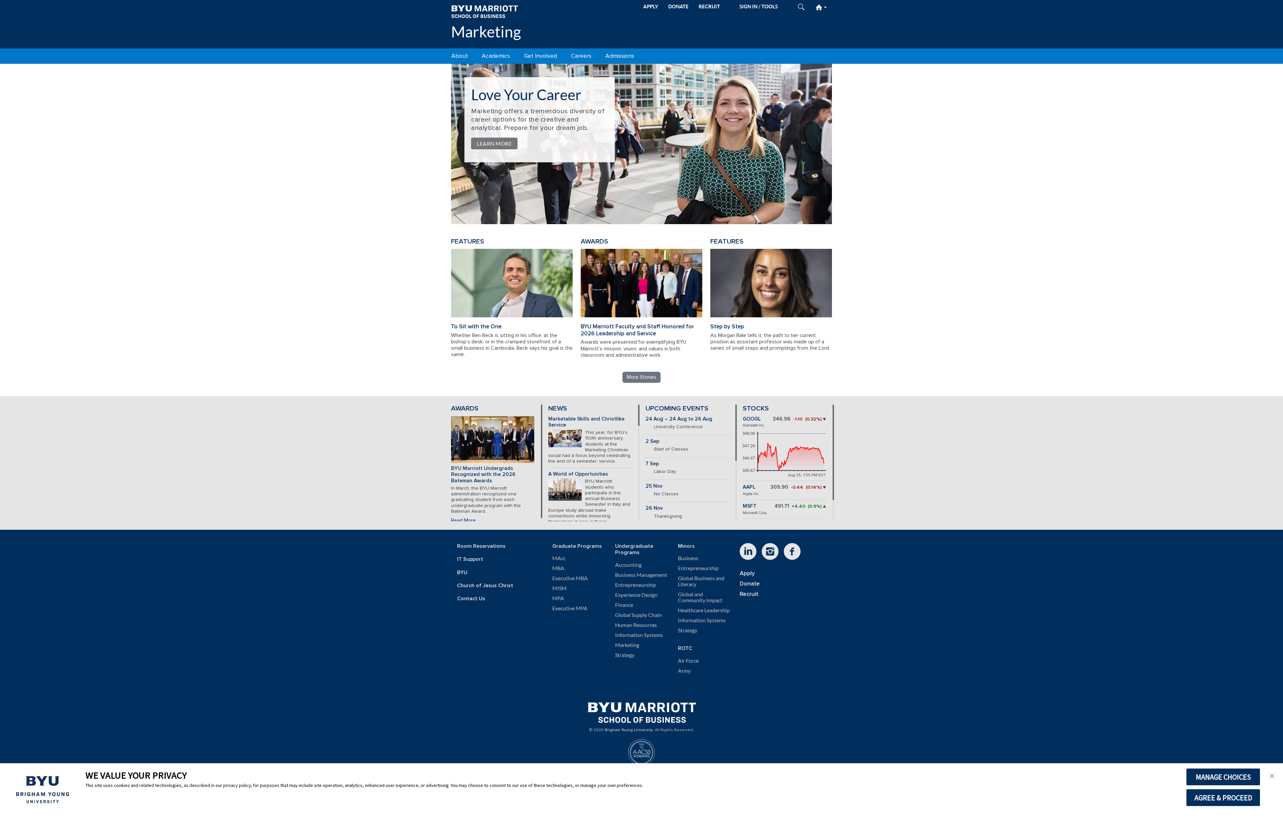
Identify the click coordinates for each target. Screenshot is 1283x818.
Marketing (486, 31)
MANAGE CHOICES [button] (1223, 777)
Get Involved (540, 55)
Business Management (641, 575)
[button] (1272, 775)
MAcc (559, 558)
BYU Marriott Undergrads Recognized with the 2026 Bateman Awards (483, 474)
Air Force (688, 661)
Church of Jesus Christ (485, 586)
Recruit (749, 594)
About (459, 55)
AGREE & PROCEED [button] (1223, 797)
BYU (462, 572)
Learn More (494, 143)
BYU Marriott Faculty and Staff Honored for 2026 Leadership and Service (637, 330)
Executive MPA (569, 608)
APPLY (650, 6)
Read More (463, 520)
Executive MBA (570, 578)
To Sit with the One (476, 326)
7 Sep (652, 464)
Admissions (619, 55)
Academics (496, 55)
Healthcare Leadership (704, 610)
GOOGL (752, 419)
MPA (558, 598)
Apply (747, 573)
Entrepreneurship (635, 585)
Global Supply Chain (638, 615)
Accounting (628, 565)
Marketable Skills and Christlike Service (586, 422)
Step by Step (727, 326)
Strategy (624, 655)
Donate (750, 583)
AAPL (749, 487)
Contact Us (471, 599)
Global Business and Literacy (701, 581)
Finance (624, 605)
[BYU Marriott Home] (484, 11)
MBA (558, 568)
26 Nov (654, 508)
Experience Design (636, 595)
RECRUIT (709, 6)
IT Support (470, 559)
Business (688, 558)
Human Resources (636, 625)
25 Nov (654, 486)
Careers (581, 55)
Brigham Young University (629, 730)
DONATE (678, 6)
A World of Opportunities (578, 474)
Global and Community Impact (700, 597)
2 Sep (652, 441)
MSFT (749, 506)
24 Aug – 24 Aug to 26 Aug (679, 419)
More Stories (641, 377)
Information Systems (639, 635)
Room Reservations (481, 546)
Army (684, 671)
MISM (559, 588)
